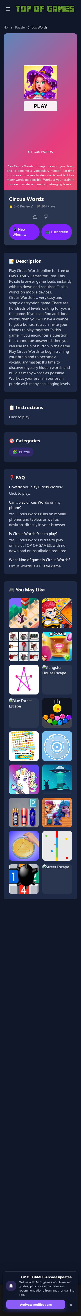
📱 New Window (20, 232)
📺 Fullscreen (56, 231)
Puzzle (20, 27)
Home (8, 27)
